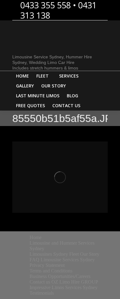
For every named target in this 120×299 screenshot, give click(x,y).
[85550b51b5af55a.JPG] (60, 177)
